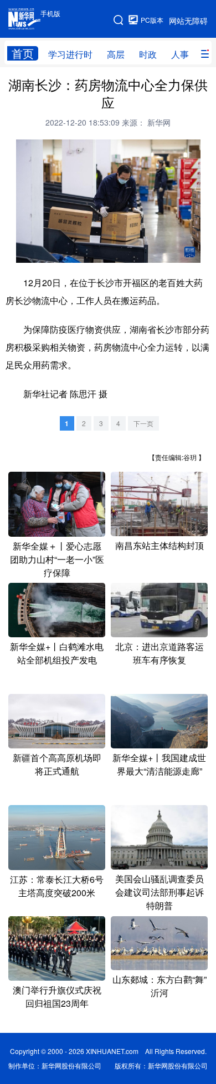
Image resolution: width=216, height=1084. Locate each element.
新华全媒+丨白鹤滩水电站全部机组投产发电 (57, 653)
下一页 (143, 423)
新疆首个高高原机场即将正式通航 (57, 764)
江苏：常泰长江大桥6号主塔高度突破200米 (57, 886)
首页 (23, 53)
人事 (180, 54)
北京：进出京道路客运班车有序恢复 (159, 653)
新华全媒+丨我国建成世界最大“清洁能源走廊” (159, 764)
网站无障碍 (188, 20)
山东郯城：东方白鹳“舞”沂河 (159, 986)
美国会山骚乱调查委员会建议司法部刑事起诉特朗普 (159, 892)
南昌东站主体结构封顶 (159, 545)
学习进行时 (70, 54)
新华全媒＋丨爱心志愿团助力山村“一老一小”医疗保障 (57, 559)
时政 (148, 54)
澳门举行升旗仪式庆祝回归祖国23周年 (57, 996)
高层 (116, 54)
